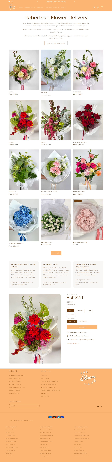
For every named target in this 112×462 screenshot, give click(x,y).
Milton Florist (77, 444)
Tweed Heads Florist (80, 429)
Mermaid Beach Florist (46, 435)
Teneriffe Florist (10, 432)
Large (89, 310)
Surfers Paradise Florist (46, 441)
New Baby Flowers (15, 384)
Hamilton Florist (10, 450)
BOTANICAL (12, 191)
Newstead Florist (10, 435)
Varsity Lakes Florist (45, 450)
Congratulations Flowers (17, 387)
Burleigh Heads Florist (46, 429)
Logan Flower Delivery (48, 387)
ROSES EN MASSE (78, 191)
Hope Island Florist (45, 453)
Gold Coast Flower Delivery (50, 381)
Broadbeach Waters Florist (81, 456)
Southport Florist (45, 447)
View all (56, 253)
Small (70, 310)
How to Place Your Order (56, 43)
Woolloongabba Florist (80, 453)
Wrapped (72, 321)
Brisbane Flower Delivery (49, 384)
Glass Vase (83, 321)
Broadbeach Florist (45, 432)
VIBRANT (11, 142)
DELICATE (44, 93)
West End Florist (10, 444)
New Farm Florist (10, 429)
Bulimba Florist (10, 456)
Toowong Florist (78, 441)
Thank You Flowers (15, 381)
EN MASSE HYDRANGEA (16, 243)
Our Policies (45, 396)
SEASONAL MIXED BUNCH (49, 191)
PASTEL (11, 92)
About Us (44, 375)
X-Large (71, 314)
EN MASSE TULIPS (46, 242)
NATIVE (43, 142)
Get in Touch (45, 378)
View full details (72, 343)
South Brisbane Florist (12, 447)
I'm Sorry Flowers (14, 390)
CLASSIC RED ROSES (79, 142)
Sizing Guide (45, 393)
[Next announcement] (74, 1)
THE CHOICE (77, 92)
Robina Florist (44, 444)
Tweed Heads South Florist (81, 435)
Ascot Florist (9, 453)
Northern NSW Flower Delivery (51, 390)
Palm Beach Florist (45, 438)
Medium (79, 310)
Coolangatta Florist (45, 456)
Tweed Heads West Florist (81, 438)
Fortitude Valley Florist (12, 438)
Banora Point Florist (80, 432)
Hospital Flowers (14, 393)
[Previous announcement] (37, 1)
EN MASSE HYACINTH (80, 242)
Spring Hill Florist (79, 450)
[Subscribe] (38, 406)
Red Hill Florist (78, 447)
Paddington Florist (11, 441)
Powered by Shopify (27, 420)
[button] (30, 7)
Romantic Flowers (14, 378)
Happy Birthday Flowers (16, 375)
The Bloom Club (17, 420)
